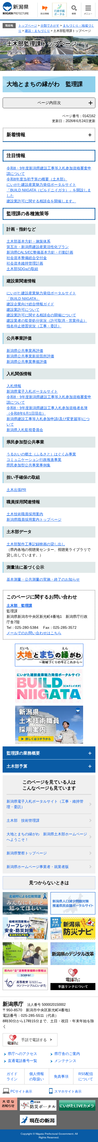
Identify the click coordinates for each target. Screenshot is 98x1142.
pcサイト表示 (21, 1091)
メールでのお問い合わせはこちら (34, 633)
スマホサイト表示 (68, 1091)
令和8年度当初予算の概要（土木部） (37, 179)
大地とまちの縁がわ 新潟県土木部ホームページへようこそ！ (47, 837)
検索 (74, 10)
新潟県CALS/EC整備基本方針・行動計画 (40, 252)
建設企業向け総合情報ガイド (30, 304)
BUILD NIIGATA (23, 298)
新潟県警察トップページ (27, 853)
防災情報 (44, 10)
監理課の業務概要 (23, 753)
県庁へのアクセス (22, 1054)
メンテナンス (65, 1061)
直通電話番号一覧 (22, 1061)
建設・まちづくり (37, 31)
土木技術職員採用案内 (25, 514)
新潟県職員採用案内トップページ (34, 519)
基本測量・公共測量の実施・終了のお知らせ (43, 579)
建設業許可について (23, 309)
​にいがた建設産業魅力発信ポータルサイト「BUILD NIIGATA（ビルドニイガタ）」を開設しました (49, 190)
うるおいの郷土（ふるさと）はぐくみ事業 (41, 454)
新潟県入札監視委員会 (25, 430)
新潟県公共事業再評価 (25, 351)
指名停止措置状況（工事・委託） (34, 326)
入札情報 (14, 386)
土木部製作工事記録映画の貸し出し (36, 544)
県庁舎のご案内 (67, 1054)
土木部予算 (17, 766)
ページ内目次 (49, 102)
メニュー (88, 10)
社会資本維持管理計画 (25, 263)
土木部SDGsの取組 (22, 269)
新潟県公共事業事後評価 (27, 361)
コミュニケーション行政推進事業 (34, 460)
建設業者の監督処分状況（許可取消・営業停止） (47, 320)
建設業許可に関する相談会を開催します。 (41, 201)
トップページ (27, 25)
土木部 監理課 (19, 605)
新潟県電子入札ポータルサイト (32, 391)
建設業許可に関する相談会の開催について (41, 315)
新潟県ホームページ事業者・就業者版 (38, 867)
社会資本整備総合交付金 (27, 258)
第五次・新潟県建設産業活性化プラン (38, 247)
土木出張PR (16, 490)
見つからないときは (49, 882)
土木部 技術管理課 (23, 820)
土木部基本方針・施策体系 (28, 241)
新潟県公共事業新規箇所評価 (30, 356)
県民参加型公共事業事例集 (28, 465)
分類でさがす (50, 25)
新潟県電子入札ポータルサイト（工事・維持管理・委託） (45, 804)
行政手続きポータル (59, 10)
